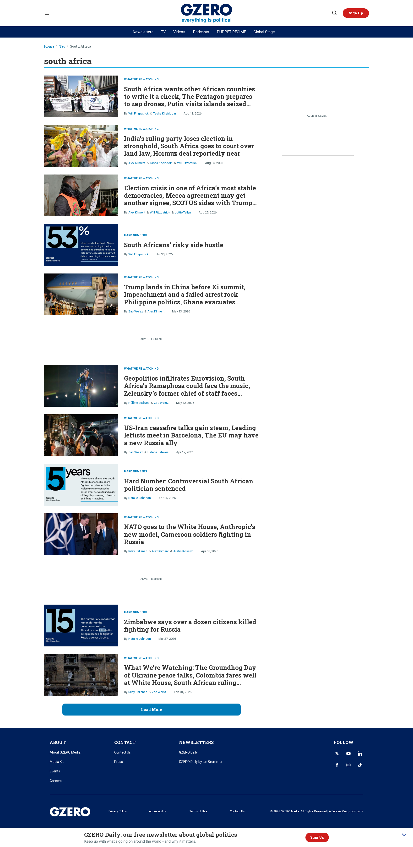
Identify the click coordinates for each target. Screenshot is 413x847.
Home (49, 46)
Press (118, 762)
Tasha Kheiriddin (164, 113)
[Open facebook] (337, 765)
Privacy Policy (118, 811)
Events (55, 771)
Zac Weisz (135, 311)
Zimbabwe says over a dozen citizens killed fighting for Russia (190, 625)
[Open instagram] (348, 765)
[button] (356, 13)
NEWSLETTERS (196, 742)
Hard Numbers (135, 235)
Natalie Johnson (139, 498)
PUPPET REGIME (231, 32)
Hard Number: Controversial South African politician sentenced (188, 484)
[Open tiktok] (360, 765)
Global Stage (264, 32)
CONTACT (125, 742)
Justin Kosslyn (183, 551)
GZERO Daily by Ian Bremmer (201, 762)
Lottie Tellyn (183, 212)
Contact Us (122, 752)
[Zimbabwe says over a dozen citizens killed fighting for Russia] (81, 625)
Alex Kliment (136, 163)
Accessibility (157, 811)
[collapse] (404, 834)
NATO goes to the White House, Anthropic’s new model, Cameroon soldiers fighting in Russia (189, 534)
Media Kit (57, 762)
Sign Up (317, 837)
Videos (179, 32)
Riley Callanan (137, 551)
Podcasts (201, 32)
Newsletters (143, 32)
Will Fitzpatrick (138, 113)
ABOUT (58, 742)
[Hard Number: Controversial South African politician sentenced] (81, 484)
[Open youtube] (348, 753)
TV (163, 32)
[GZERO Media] (206, 13)
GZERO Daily (188, 752)
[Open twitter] (337, 753)
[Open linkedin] (360, 753)
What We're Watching (141, 79)
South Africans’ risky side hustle (173, 245)
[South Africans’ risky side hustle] (81, 244)
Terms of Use (198, 811)
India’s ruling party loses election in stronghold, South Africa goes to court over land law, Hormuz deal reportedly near (189, 145)
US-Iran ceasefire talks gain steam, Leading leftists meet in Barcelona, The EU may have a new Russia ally (191, 435)
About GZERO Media (65, 752)
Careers (56, 781)
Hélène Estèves (138, 402)
